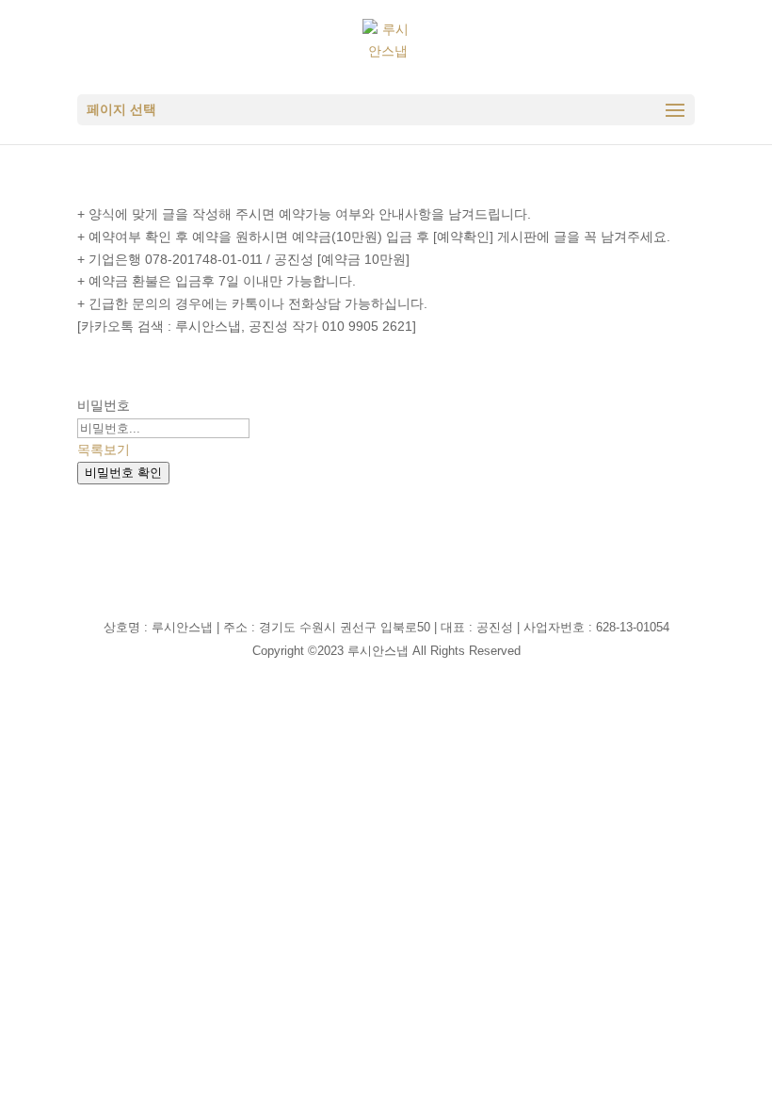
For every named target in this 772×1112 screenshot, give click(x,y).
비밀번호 (103, 405)
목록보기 (103, 449)
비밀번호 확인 (123, 473)
